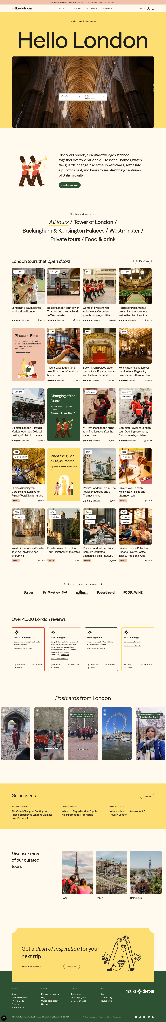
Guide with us (18, 1007)
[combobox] (69, 98)
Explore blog (147, 796)
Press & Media (18, 1001)
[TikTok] (140, 1017)
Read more (65, 655)
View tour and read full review (23, 648)
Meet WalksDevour (20, 997)
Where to (64, 96)
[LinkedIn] (149, 1017)
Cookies (85, 1017)
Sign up (70, 966)
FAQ (43, 997)
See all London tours (69, 185)
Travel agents (76, 994)
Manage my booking (50, 994)
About (14, 994)
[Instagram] (144, 1017)
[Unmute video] (3, 714)
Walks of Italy (106, 997)
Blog (102, 994)
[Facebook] (153, 1017)
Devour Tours (106, 1001)
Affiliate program (78, 997)
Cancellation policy (49, 1001)
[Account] (148, 8)
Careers (15, 1004)
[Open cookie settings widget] (4, 1018)
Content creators (78, 1001)
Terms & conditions (105, 1017)
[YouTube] (136, 1017)
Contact (44, 1004)
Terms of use (117, 1017)
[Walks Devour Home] (22, 8)
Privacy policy (94, 1017)
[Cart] (153, 8)
